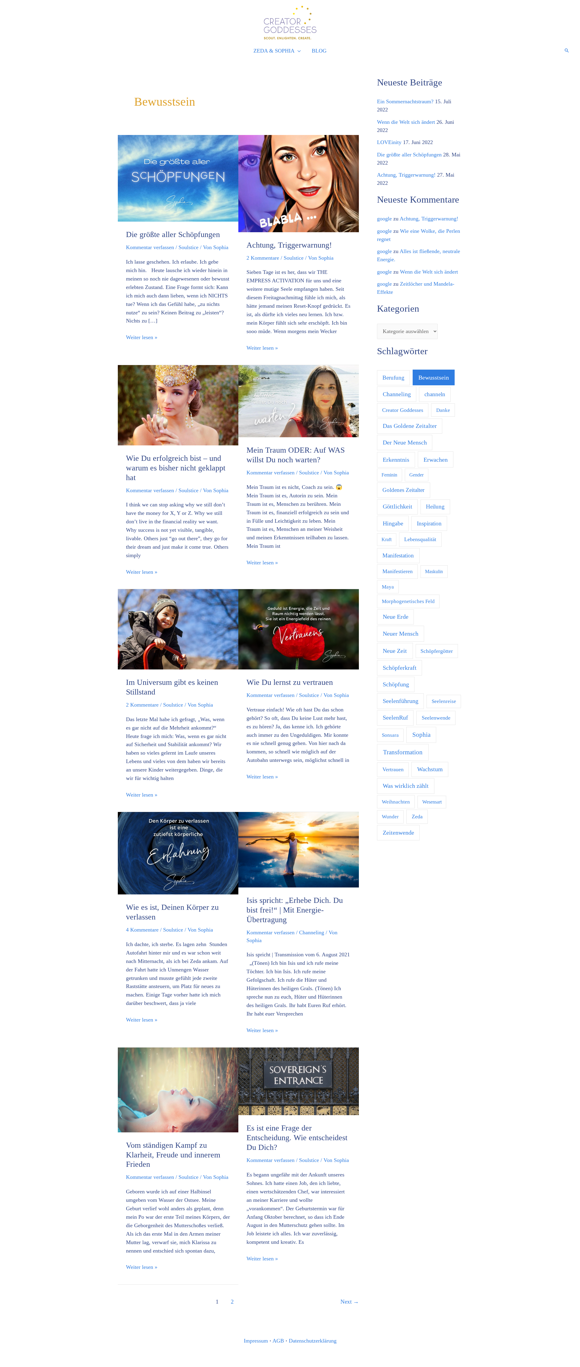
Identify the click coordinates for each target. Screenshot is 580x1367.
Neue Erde (395, 617)
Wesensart (432, 801)
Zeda (417, 816)
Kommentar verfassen (150, 247)
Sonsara (390, 735)
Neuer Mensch (400, 633)
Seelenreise (444, 701)
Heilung (435, 506)
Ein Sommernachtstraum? (405, 101)
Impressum (256, 1341)
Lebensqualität (420, 539)
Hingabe (393, 523)
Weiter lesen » (141, 336)
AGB (278, 1341)
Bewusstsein (433, 377)
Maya (388, 587)
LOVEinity (389, 142)
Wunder (390, 817)
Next (349, 1301)
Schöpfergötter (436, 651)
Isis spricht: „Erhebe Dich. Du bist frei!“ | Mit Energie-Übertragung (294, 910)
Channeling (311, 932)
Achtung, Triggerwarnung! (289, 245)
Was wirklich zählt (406, 785)
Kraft (387, 539)
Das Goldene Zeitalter (410, 426)
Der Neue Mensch (405, 442)
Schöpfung (396, 684)
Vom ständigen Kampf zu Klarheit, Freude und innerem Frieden (173, 1155)
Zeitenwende (398, 833)
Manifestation (398, 555)
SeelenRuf (395, 717)
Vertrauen (393, 769)
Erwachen (436, 459)
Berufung (393, 377)
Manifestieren (397, 571)
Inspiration (429, 523)
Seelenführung (400, 701)
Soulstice (188, 247)
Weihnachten (396, 802)
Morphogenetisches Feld (408, 601)
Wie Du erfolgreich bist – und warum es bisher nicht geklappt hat (175, 468)
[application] (298, 51)
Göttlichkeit (397, 506)
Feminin (389, 474)
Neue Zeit (395, 650)
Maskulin (434, 571)
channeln (434, 394)
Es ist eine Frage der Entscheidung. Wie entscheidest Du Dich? (296, 1138)
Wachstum (430, 769)
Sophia (421, 734)
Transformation (403, 752)
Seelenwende (436, 718)
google (384, 219)
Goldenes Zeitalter (403, 490)
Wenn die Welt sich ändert (406, 122)
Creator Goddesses (402, 410)
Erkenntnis (396, 459)
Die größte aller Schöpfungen (173, 234)
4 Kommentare (142, 930)
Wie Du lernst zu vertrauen (289, 682)
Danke (443, 410)
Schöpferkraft (400, 667)
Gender (416, 474)
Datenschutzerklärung (313, 1341)
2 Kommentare (262, 258)
